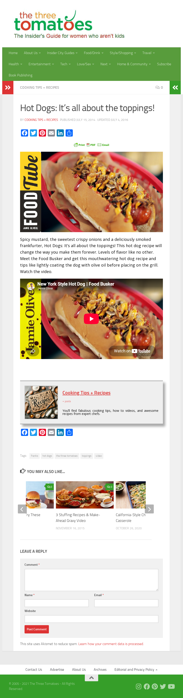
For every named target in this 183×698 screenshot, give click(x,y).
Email (99, 595)
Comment (32, 565)
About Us (30, 53)
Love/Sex (84, 64)
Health (14, 64)
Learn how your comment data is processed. (111, 644)
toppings (87, 455)
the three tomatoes (67, 455)
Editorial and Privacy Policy (134, 669)
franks (34, 455)
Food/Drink (92, 53)
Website (30, 611)
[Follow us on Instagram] (139, 686)
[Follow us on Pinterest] (155, 686)
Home (13, 53)
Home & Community (132, 64)
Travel (147, 53)
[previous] (22, 509)
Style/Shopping (121, 53)
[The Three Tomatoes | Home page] (67, 23)
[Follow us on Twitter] (163, 686)
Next (104, 64)
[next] (149, 509)
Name (30, 595)
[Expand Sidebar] (7, 87)
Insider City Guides (60, 53)
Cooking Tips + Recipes (39, 87)
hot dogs (47, 455)
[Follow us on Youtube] (171, 686)
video (99, 455)
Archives (100, 669)
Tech (63, 64)
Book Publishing (20, 75)
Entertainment (40, 64)
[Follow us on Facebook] (147, 686)
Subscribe (164, 64)
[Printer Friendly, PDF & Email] (91, 144)
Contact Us (33, 669)
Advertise (57, 669)
